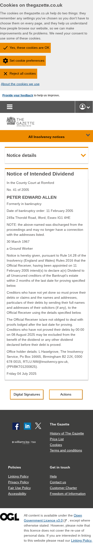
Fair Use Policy (19, 488)
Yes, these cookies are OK (29, 48)
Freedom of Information (68, 493)
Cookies (56, 445)
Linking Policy (18, 476)
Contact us (58, 482)
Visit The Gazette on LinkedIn (27, 426)
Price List (57, 439)
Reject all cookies (23, 73)
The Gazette (59, 424)
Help (53, 476)
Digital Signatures (27, 394)
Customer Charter (63, 488)
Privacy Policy (18, 482)
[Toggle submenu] (88, 107)
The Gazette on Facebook (16, 426)
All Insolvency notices (46, 137)
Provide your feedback (17, 95)
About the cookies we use (20, 84)
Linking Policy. (81, 540)
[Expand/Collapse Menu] (84, 136)
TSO (25, 450)
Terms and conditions (66, 450)
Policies (14, 467)
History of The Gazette (67, 433)
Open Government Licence (9, 518)
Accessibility (17, 493)
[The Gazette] (20, 121)
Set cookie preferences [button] (27, 60)
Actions (65, 394)
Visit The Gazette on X (38, 426)
